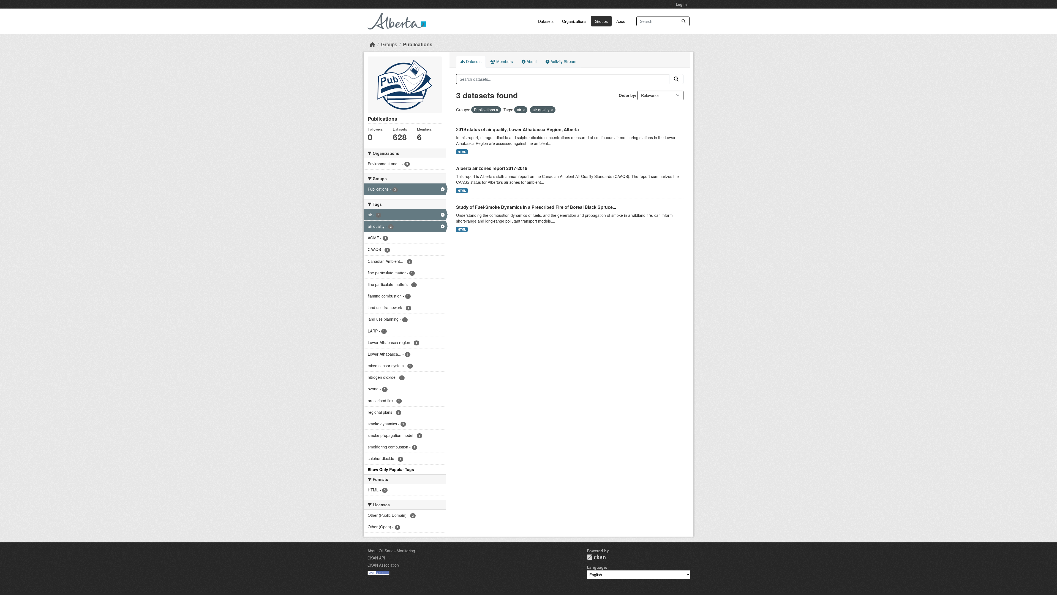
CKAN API (376, 558)
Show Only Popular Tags (391, 469)
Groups (601, 21)
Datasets (546, 21)
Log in (681, 4)
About (621, 21)
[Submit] (683, 21)
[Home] (372, 44)
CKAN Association (383, 565)
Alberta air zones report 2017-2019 (491, 168)
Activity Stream (562, 61)
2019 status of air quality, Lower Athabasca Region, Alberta (517, 129)
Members (504, 61)
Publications (417, 44)
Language (596, 567)
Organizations (574, 21)
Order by (627, 95)
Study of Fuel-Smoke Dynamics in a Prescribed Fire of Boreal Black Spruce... (536, 207)
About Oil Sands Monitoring (391, 550)
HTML (462, 152)
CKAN (596, 557)
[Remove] (497, 110)
